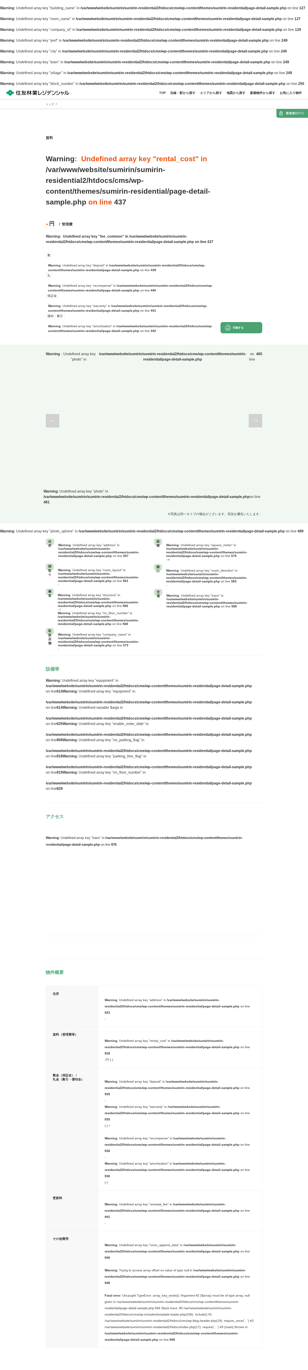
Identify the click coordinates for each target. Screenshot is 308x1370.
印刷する (238, 327)
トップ (50, 104)
